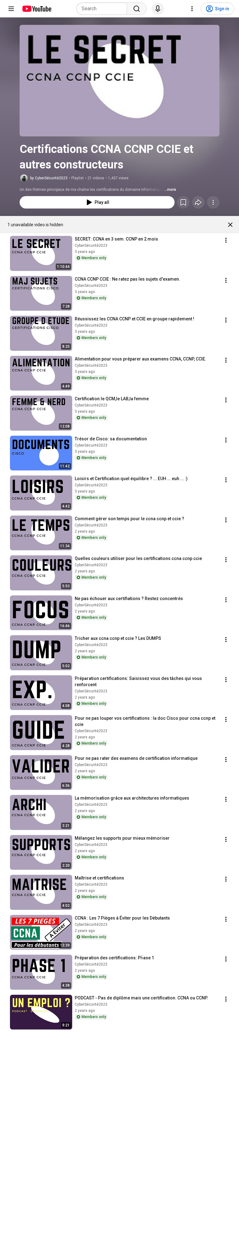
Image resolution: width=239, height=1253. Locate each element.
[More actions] (213, 202)
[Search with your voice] (158, 8)
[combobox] (103, 8)
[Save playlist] (183, 202)
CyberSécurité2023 (91, 245)
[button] (119, 80)
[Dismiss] (230, 224)
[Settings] (192, 8)
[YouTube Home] (36, 8)
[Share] (198, 202)
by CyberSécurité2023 (49, 178)
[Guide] (11, 8)
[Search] (137, 8)
